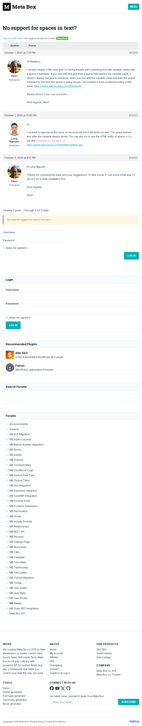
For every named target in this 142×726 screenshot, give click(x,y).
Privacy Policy (37, 721)
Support (7, 38)
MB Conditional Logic (22, 470)
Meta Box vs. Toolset (108, 674)
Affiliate (54, 657)
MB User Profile (18, 598)
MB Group (15, 516)
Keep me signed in (16, 247)
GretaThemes (104, 653)
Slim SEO (101, 649)
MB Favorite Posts (20, 500)
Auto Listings (103, 657)
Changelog (56, 665)
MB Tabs (15, 552)
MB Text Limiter (18, 572)
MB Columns (17, 459)
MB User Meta (18, 593)
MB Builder (16, 454)
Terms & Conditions (56, 721)
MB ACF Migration (20, 434)
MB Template (17, 557)
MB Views (18, 38)
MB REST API (17, 531)
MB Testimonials (19, 567)
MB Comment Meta (20, 465)
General (14, 429)
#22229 (133, 157)
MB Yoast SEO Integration (24, 608)
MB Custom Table (20, 480)
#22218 (134, 52)
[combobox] (71, 397)
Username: (9, 232)
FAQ (52, 661)
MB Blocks (15, 449)
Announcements (19, 424)
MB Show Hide (18, 547)
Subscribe (128, 701)
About (53, 649)
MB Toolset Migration (22, 577)
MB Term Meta (18, 562)
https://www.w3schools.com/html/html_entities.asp (55, 144)
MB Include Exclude (21, 521)
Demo (6, 688)
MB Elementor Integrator (23, 490)
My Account (56, 653)
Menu (133, 6)
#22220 (133, 115)
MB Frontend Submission (24, 506)
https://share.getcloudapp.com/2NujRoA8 (57, 86)
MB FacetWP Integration (23, 495)
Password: (9, 240)
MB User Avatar (18, 587)
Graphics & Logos (60, 672)
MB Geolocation (19, 511)
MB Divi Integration (20, 485)
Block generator (12, 703)
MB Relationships (19, 526)
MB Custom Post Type (22, 475)
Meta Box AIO (17, 613)
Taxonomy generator (15, 699)
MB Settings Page (20, 541)
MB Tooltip (16, 582)
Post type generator (14, 695)
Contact (54, 669)
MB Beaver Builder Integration (27, 444)
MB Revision (17, 536)
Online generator (12, 692)
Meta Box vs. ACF (106, 670)
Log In (131, 255)
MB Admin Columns (20, 439)
